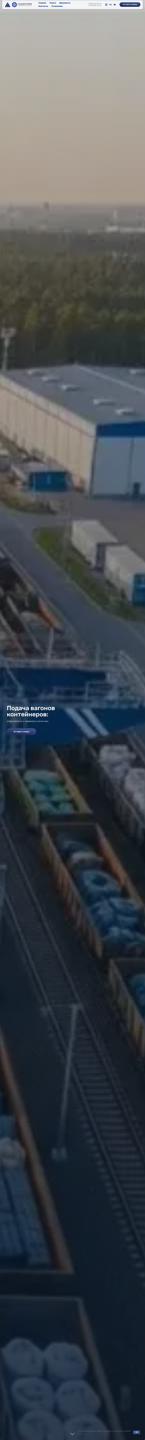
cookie (80, 1434)
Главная (42, 3)
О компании (57, 6)
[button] (130, 4)
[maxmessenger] (106, 4)
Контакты (43, 6)
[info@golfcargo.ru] (114, 4)
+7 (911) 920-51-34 (94, 5)
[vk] (110, 4)
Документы (64, 3)
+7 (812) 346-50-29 (95, 4)
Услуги (53, 3)
